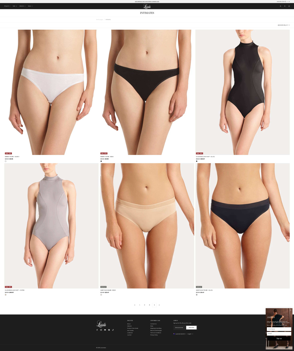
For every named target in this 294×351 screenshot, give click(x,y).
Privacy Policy (154, 335)
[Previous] (135, 305)
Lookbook (130, 332)
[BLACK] (196, 161)
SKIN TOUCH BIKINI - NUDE (108, 290)
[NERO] (101, 161)
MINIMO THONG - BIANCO (12, 156)
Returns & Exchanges (156, 330)
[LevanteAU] (147, 6)
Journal (129, 335)
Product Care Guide (132, 328)
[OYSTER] (5, 294)
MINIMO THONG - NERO (107, 156)
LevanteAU (103, 347)
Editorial (129, 326)
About (129, 324)
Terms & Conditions (155, 332)
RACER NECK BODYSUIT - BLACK (205, 156)
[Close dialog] (290, 310)
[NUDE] (101, 294)
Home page (99, 19)
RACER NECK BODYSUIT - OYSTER (14, 290)
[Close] (289, 1)
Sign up (279, 338)
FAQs (151, 326)
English (189, 334)
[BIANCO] (5, 161)
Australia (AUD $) (281, 1)
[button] (289, 6)
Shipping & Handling (155, 328)
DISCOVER (130, 320)
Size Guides (130, 330)
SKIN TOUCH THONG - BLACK (204, 290)
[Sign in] (284, 6)
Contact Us (153, 324)
